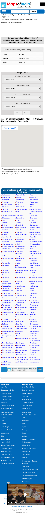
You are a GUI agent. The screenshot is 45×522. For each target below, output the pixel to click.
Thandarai (33, 338)
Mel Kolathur (34, 263)
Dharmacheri (34, 218)
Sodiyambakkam (21, 329)
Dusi (17, 220)
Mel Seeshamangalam (21, 266)
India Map (4, 15)
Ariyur (32, 204)
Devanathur (20, 218)
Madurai (32, 256)
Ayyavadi (5, 209)
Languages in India (7, 405)
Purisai (4, 314)
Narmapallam (6, 284)
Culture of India (6, 399)
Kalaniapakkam (35, 232)
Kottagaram (20, 249)
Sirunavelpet (34, 324)
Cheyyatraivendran (8, 215)
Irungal (18, 230)
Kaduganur (5, 232)
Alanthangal (6, 197)
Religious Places (6, 454)
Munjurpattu (6, 277)
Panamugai (33, 293)
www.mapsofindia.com (22, 512)
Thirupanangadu (21, 350)
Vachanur (33, 357)
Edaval (4, 223)
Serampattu (33, 321)
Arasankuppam (7, 204)
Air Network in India (28, 402)
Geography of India (7, 390)
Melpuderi (5, 272)
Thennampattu (21, 345)
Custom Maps (26, 442)
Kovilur (32, 249)
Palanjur (32, 291)
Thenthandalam (7, 348)
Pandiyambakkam (8, 295)
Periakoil (33, 298)
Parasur (32, 295)
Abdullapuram (6, 195)
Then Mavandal (35, 340)
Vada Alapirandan (22, 359)
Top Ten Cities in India (29, 414)
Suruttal (4, 333)
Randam (33, 314)
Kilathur (32, 239)
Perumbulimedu (21, 300)
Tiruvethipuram (21, 355)
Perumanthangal (7, 300)
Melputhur (19, 272)
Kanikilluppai (6, 237)
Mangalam (33, 261)
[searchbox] (20, 11)
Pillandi (18, 305)
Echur (32, 220)
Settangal (5, 324)
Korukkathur (6, 249)
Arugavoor (5, 207)
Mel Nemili (5, 265)
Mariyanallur (6, 263)
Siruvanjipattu (20, 326)
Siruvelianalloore (35, 326)
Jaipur (24, 427)
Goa (2, 421)
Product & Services (28, 440)
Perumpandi (20, 303)
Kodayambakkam (8, 246)
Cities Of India (26, 412)
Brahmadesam (7, 211)
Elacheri (18, 223)
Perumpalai (33, 300)
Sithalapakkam (7, 329)
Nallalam (5, 281)
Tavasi (18, 336)
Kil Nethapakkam (7, 239)
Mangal (18, 261)
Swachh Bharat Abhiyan (29, 476)
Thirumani (33, 348)
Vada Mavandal (35, 359)
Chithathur (33, 215)
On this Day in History (29, 448)
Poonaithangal (7, 307)
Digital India (25, 463)
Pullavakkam (20, 312)
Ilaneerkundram (35, 227)
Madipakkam (20, 256)
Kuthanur (5, 256)
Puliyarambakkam (8, 312)
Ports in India (26, 408)
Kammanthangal (21, 234)
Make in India (26, 466)
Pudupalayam (6, 310)
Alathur (18, 197)
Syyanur (18, 333)
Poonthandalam (21, 307)
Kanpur (24, 433)
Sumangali (19, 331)
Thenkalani (33, 343)
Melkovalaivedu (35, 265)
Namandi (19, 281)
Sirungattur (5, 326)
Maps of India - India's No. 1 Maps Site (3, 4)
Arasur (18, 204)
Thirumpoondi (6, 350)
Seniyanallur (20, 321)
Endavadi (33, 223)
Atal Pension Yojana (28, 472)
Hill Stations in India (7, 457)
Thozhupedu (20, 352)
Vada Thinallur (7, 362)
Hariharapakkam (7, 227)
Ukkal (32, 355)
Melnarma (33, 270)
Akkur (32, 195)
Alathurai (33, 197)
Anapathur (5, 202)
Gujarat (3, 417)
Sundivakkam (34, 331)
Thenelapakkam (7, 343)
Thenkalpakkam (7, 345)
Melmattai (5, 270)
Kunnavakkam (34, 251)
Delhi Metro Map (27, 399)
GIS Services (26, 445)
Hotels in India (5, 442)
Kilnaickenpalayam (36, 242)
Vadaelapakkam (21, 362)
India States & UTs (7, 412)
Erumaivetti (19, 225)
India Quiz (25, 457)
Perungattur (6, 305)
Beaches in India (6, 460)
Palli (17, 293)
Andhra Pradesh (6, 414)
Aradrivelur (19, 202)
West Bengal (5, 427)
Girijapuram (34, 225)
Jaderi (32, 230)
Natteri (18, 284)
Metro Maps (25, 396)
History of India (6, 393)
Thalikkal (33, 336)
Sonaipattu (33, 329)
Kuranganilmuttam (36, 253)
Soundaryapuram (8, 331)
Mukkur (18, 275)
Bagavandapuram (22, 209)
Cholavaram (6, 218)
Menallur (33, 272)
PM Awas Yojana (27, 479)
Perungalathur (34, 303)
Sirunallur (19, 324)
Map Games (26, 454)
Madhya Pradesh (6, 430)
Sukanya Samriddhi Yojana (30, 469)
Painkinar (19, 291)
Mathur (18, 263)
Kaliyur (4, 234)
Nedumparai (34, 286)
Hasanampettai (21, 227)
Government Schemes (29, 461)
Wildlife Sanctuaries (7, 463)
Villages (12, 15)
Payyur (18, 298)
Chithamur (19, 215)
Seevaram (5, 319)
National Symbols (7, 408)
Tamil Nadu (21, 15)
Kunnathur (19, 251)
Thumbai (33, 352)
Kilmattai (19, 242)
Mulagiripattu (34, 275)
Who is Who (5, 402)
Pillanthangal (34, 305)
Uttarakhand (5, 433)
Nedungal (5, 288)
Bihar (3, 436)
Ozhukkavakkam (7, 291)
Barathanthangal (35, 209)
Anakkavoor (34, 200)
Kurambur (19, 253)
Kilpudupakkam (35, 244)
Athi (31, 207)
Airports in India (27, 405)
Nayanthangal (20, 286)
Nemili (32, 288)
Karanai (18, 237)
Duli (3, 220)
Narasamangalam (36, 281)
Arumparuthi (20, 207)
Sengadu (33, 319)
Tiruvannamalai (33, 15)
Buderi (18, 211)
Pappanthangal (21, 295)
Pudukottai (33, 307)
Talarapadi (33, 333)
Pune (23, 424)
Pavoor (4, 298)
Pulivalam (33, 310)
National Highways (28, 390)
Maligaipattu (20, 258)
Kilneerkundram (7, 244)
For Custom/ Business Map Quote (12, 20)
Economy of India (6, 396)
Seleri (18, 319)
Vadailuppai (6, 364)
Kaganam (19, 232)
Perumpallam (6, 303)
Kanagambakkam (35, 234)
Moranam (5, 275)
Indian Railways (27, 393)
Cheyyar (3, 17)
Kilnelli (18, 244)
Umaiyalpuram (21, 357)
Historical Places (6, 448)
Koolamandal (20, 246)
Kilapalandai (20, 239)
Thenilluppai (20, 343)
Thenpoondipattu (35, 345)
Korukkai (33, 246)
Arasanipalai (34, 202)
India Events (26, 451)
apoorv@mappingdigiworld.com (11, 22)
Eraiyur (4, 225)
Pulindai (18, 310)
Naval (32, 284)
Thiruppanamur (35, 350)
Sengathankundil (7, 321)
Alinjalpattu (5, 200)
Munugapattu (20, 277)
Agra (23, 417)
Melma (32, 268)
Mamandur (33, 258)
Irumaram (5, 230)
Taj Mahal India (6, 451)
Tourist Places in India (8, 445)
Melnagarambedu (22, 270)
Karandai (33, 237)
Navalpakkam (6, 286)
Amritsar (24, 436)
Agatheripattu (20, 195)
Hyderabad (25, 421)
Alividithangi (20, 200)
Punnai (32, 312)
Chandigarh (25, 430)
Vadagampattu (34, 362)
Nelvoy (18, 288)
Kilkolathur (5, 242)
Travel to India (6, 440)
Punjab (3, 424)
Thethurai (19, 348)
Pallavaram (6, 293)
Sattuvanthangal (35, 317)
